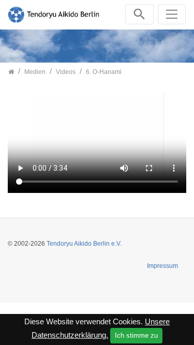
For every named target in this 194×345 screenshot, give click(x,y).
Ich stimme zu (136, 335)
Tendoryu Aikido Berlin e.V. (84, 243)
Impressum (162, 265)
